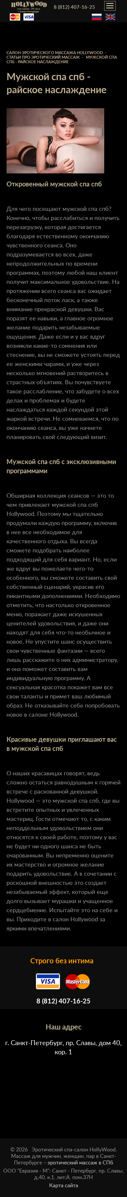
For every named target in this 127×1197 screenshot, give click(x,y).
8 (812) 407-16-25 (74, 7)
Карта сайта (63, 1185)
